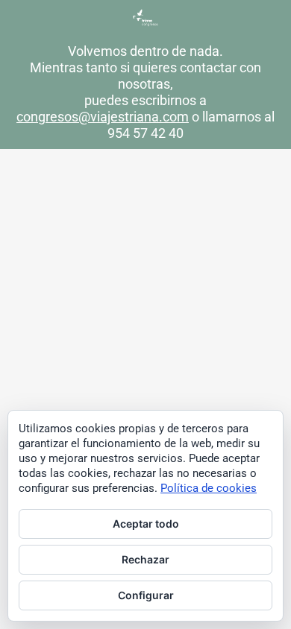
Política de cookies (208, 488)
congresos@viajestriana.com (102, 116)
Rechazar (145, 559)
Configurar (146, 595)
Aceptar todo (146, 523)
